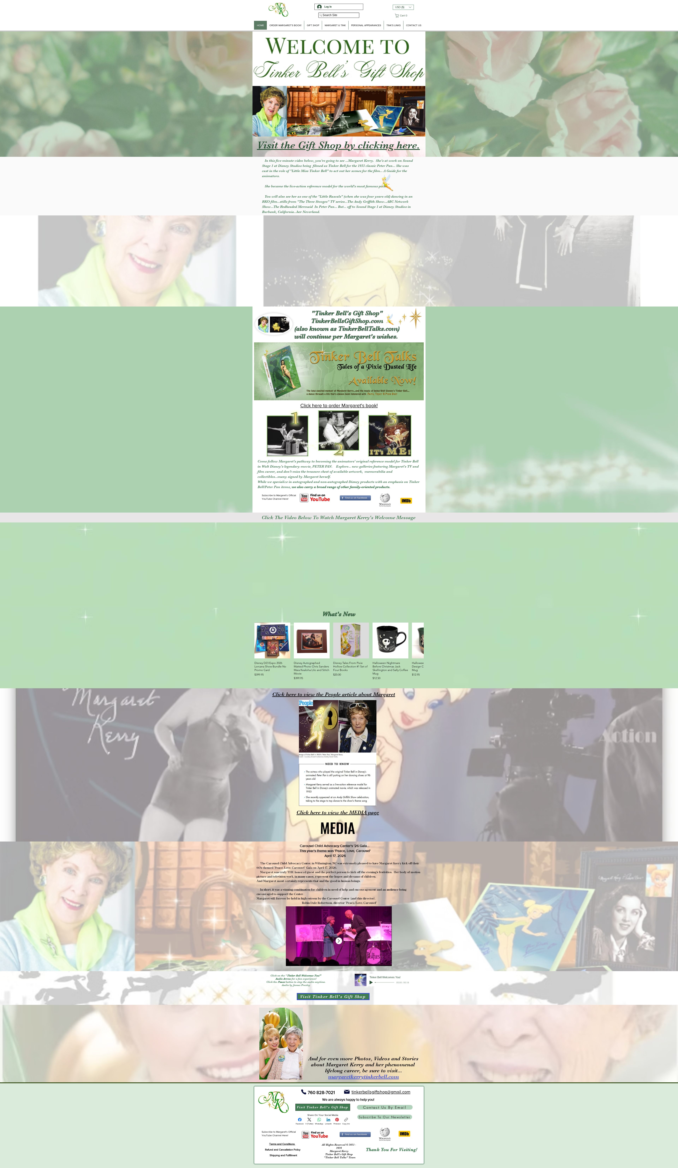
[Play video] (338, 565)
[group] (339, 651)
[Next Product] (419, 640)
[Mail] (346, 1092)
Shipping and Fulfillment (283, 1155)
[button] (403, 7)
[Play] (371, 982)
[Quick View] (272, 640)
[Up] (339, 941)
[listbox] (403, 7)
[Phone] (304, 1092)
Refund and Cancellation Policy (282, 1149)
